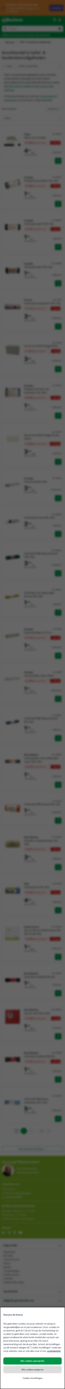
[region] (32, 1348)
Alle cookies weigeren (32, 1369)
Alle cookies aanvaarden (32, 1361)
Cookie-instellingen (32, 1378)
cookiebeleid (54, 1351)
